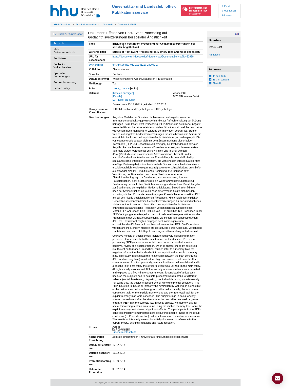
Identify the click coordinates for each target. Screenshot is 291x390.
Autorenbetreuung (64, 82)
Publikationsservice (86, 24)
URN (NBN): (96, 64)
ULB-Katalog (230, 11)
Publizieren (60, 58)
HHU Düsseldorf (62, 24)
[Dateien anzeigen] (123, 93)
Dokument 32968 (127, 24)
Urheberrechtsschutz (124, 332)
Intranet (228, 15)
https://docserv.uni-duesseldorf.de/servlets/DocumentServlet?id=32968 (153, 56)
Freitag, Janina (120, 88)
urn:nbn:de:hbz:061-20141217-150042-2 (135, 64)
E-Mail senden (221, 79)
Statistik (217, 83)
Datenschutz (178, 382)
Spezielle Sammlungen (61, 75)
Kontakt (191, 382)
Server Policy (61, 88)
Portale (227, 6)
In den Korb (219, 76)
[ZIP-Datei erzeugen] (124, 99)
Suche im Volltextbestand (62, 66)
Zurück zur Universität (69, 33)
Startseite (108, 24)
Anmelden (214, 54)
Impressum (163, 382)
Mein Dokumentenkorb (64, 51)
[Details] (117, 96)
